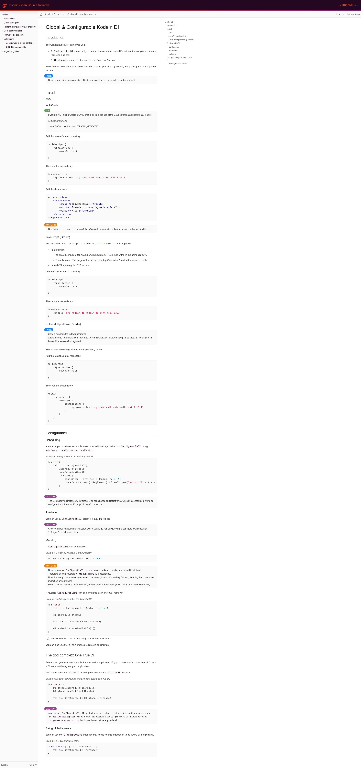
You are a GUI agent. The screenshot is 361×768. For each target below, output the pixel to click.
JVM (170, 33)
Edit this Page (353, 14)
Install (169, 29)
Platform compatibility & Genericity (20, 27)
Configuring (174, 47)
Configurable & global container (20, 43)
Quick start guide (11, 22)
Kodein (5, 14)
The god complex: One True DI (179, 58)
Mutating (172, 54)
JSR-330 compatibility (16, 47)
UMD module (104, 243)
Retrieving (173, 50)
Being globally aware (178, 63)
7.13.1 (338, 14)
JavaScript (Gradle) (177, 36)
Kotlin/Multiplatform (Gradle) (181, 40)
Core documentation (13, 31)
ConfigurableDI (173, 43)
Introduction (9, 18)
